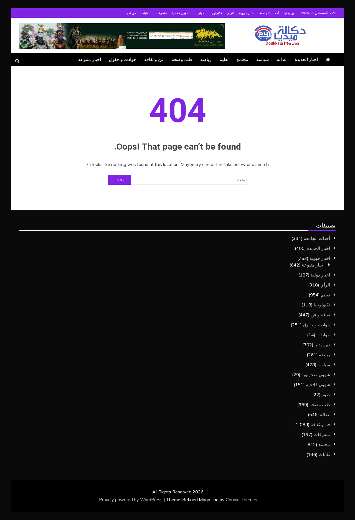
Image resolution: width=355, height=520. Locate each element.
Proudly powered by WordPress (131, 499)
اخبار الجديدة (306, 59)
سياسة (262, 59)
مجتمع (242, 59)
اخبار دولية (320, 275)
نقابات (145, 13)
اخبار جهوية (246, 13)
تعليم (224, 59)
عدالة (282, 59)
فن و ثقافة (154, 59)
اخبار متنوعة (89, 59)
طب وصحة (182, 59)
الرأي (230, 13)
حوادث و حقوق (122, 59)
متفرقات (160, 13)
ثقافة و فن (320, 314)
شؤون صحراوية (315, 374)
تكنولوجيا (215, 13)
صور (326, 394)
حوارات (199, 13)
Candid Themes (241, 499)
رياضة (205, 59)
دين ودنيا (289, 13)
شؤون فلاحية (180, 13)
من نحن (130, 13)
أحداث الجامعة (269, 13)
